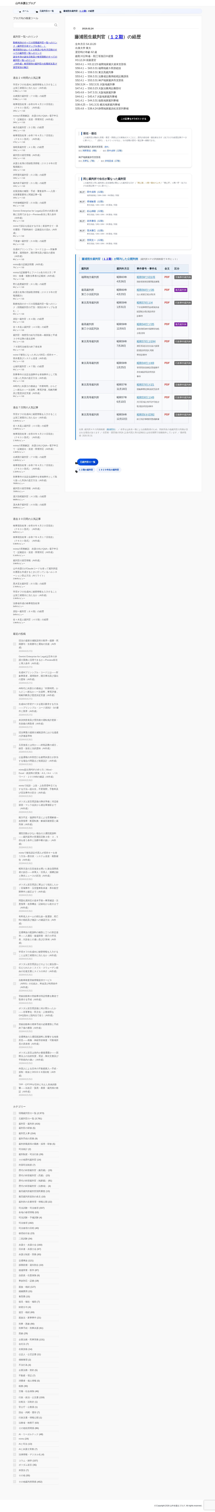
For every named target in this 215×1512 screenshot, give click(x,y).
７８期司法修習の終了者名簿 (27, 346)
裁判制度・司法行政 (29, 1154)
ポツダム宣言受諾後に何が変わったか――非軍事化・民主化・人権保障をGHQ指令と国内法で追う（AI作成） (37, 1012)
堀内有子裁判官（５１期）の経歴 (29, 183)
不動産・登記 (25, 1375)
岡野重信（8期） (90, 150)
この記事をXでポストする (133, 118)
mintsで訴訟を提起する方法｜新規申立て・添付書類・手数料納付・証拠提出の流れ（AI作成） (35, 229)
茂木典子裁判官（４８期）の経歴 (29, 504)
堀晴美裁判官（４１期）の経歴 (28, 147)
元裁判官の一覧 (87, 462)
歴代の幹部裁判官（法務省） (33, 1186)
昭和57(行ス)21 (145, 384)
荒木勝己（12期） (96, 230)
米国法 (22, 1470)
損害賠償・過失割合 (29, 1265)
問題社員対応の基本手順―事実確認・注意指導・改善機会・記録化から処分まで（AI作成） (38, 904)
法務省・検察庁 (26, 1423)
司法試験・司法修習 (29, 1208)
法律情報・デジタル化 (30, 1454)
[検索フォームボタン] (55, 25)
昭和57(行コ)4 (145, 302)
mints (21, 1438)
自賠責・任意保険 (27, 1275)
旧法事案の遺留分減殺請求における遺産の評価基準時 (38, 734)
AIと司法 (23, 1444)
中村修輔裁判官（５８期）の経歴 (29, 202)
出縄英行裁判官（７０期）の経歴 (29, 96)
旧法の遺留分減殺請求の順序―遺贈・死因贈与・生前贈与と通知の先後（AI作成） (38, 644)
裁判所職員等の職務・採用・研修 (35, 1144)
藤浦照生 (111, 429)
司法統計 (23, 1149)
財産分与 (23, 1307)
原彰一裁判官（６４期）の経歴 (28, 319)
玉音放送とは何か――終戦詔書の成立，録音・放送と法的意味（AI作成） (38, 747)
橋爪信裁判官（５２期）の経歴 (28, 127)
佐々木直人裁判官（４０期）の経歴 (30, 327)
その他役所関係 (26, 1428)
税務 (21, 1386)
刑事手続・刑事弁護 (29, 1328)
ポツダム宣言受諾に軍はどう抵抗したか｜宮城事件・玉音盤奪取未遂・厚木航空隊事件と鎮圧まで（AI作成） (38, 888)
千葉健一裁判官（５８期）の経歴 (29, 241)
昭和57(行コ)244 (146, 341)
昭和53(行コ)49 (145, 397)
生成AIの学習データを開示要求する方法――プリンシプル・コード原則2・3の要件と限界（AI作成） (39, 707)
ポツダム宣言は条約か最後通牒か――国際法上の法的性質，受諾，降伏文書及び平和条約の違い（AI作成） (38, 1056)
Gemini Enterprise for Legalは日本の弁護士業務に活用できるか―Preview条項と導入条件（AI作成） (35, 214)
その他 (22, 1475)
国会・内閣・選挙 (27, 1412)
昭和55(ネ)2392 (145, 414)
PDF (167, 277)
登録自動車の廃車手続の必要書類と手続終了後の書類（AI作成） (38, 1026)
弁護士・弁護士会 (27, 1245)
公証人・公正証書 (27, 1354)
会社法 (22, 1344)
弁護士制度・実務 (27, 1254)
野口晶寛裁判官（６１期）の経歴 (29, 284)
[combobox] (32, 25)
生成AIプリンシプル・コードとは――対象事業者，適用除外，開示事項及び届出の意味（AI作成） (35, 253)
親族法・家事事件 (27, 1317)
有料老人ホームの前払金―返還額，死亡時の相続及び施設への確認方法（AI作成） (38, 920)
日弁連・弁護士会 (27, 1249)
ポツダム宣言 (25, 1465)
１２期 (83, 11)
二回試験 (23, 1238)
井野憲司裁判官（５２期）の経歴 (29, 175)
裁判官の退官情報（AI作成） (27, 155)
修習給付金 (24, 1233)
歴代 (106, 147)
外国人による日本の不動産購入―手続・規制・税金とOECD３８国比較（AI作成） (38, 1072)
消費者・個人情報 (27, 1380)
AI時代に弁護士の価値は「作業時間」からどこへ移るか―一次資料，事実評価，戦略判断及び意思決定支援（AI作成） (35, 389)
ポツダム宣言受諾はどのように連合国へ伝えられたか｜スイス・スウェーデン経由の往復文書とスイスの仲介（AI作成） (38, 968)
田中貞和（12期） (115, 150)
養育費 (22, 1296)
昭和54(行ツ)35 (145, 324)
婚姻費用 (23, 1291)
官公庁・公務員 (26, 1407)
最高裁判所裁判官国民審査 (32, 1191)
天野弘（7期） (89, 161)
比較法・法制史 (26, 1402)
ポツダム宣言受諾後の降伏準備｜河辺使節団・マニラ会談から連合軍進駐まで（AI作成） (38, 805)
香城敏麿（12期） (96, 201)
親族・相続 (24, 1287)
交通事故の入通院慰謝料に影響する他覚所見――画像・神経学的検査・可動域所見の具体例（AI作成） (38, 1040)
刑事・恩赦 (24, 1324)
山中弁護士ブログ (25, 3)
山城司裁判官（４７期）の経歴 (28, 366)
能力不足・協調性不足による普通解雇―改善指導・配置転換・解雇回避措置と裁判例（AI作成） (38, 821)
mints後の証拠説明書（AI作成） (29, 264)
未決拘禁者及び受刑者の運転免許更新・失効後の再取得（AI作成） (38, 722)
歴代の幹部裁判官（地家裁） (33, 1180)
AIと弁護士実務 (26, 1449)
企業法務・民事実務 (29, 1339)
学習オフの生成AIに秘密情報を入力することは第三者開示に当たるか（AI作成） (38, 953)
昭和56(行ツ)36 (145, 289)
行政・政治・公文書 (29, 1397)
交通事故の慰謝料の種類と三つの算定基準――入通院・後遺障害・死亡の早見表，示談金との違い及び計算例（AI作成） (38, 937)
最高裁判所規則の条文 (30, 1196)
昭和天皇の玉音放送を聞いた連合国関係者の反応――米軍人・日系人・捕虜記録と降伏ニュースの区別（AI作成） (38, 872)
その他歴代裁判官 (27, 1159)
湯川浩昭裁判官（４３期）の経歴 (29, 496)
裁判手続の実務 (26, 1138)
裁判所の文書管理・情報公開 (33, 1201)
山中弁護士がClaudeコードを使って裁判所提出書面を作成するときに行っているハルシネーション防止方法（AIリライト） (35, 572)
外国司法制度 (25, 1165)
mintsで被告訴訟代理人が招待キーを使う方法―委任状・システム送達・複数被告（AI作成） (38, 856)
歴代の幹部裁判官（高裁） (32, 1175)
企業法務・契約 (26, 1370)
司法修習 (23, 1223)
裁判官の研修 (25, 1128)
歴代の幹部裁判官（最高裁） (33, 1170)
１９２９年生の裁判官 (109, 470)
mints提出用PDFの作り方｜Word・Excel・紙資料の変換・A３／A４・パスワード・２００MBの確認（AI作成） (38, 773)
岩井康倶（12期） (96, 221)
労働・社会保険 (26, 1391)
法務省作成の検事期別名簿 (26, 603)
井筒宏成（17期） (113, 161)
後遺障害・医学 (26, 1270)
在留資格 (23, 1349)
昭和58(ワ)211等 (146, 277)
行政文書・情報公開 (29, 1417)
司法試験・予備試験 (29, 1217)
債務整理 (23, 1359)
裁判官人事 (24, 1133)
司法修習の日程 (26, 1228)
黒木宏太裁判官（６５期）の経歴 (29, 583)
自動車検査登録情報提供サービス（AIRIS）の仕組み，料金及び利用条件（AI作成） (38, 983)
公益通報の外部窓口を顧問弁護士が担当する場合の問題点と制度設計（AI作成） (38, 759)
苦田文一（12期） (96, 240)
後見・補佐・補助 (27, 1301)
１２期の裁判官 (86, 470)
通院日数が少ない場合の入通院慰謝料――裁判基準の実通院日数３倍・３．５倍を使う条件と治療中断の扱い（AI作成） (38, 838)
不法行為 (23, 1365)
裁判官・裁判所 (26, 1123)
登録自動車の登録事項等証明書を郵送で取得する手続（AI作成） (38, 998)
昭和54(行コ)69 (145, 363)
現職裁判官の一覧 (27, 1113)
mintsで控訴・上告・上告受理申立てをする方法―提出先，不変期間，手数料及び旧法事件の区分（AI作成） (38, 789)
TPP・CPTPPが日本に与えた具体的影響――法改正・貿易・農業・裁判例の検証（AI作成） (38, 1088)
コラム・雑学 (25, 1460)
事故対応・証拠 (26, 1280)
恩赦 (21, 1333)
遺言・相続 (24, 1312)
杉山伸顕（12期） (96, 211)
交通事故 (23, 1260)
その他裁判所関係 (27, 1481)
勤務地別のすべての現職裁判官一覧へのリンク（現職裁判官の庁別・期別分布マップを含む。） (35, 307)
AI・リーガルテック (28, 1434)
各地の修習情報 (26, 1212)
